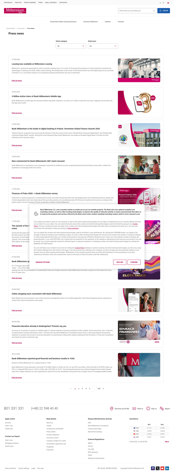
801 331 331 (14, 408)
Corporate (63, 2)
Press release (30, 28)
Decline (120, 262)
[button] (160, 2)
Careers (108, 22)
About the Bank (10, 28)
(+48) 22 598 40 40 (44, 408)
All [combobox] (58, 46)
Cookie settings (23, 468)
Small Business (51, 2)
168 (98, 389)
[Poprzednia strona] (70, 389)
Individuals (8, 2)
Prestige (18, 2)
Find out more (17, 81)
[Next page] (103, 389)
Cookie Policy (80, 248)
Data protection (73, 228)
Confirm (134, 262)
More (167, 441)
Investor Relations (90, 22)
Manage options (43, 262)
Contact (121, 22)
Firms (40, 2)
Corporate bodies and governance (63, 22)
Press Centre (21, 28)
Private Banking (30, 2)
